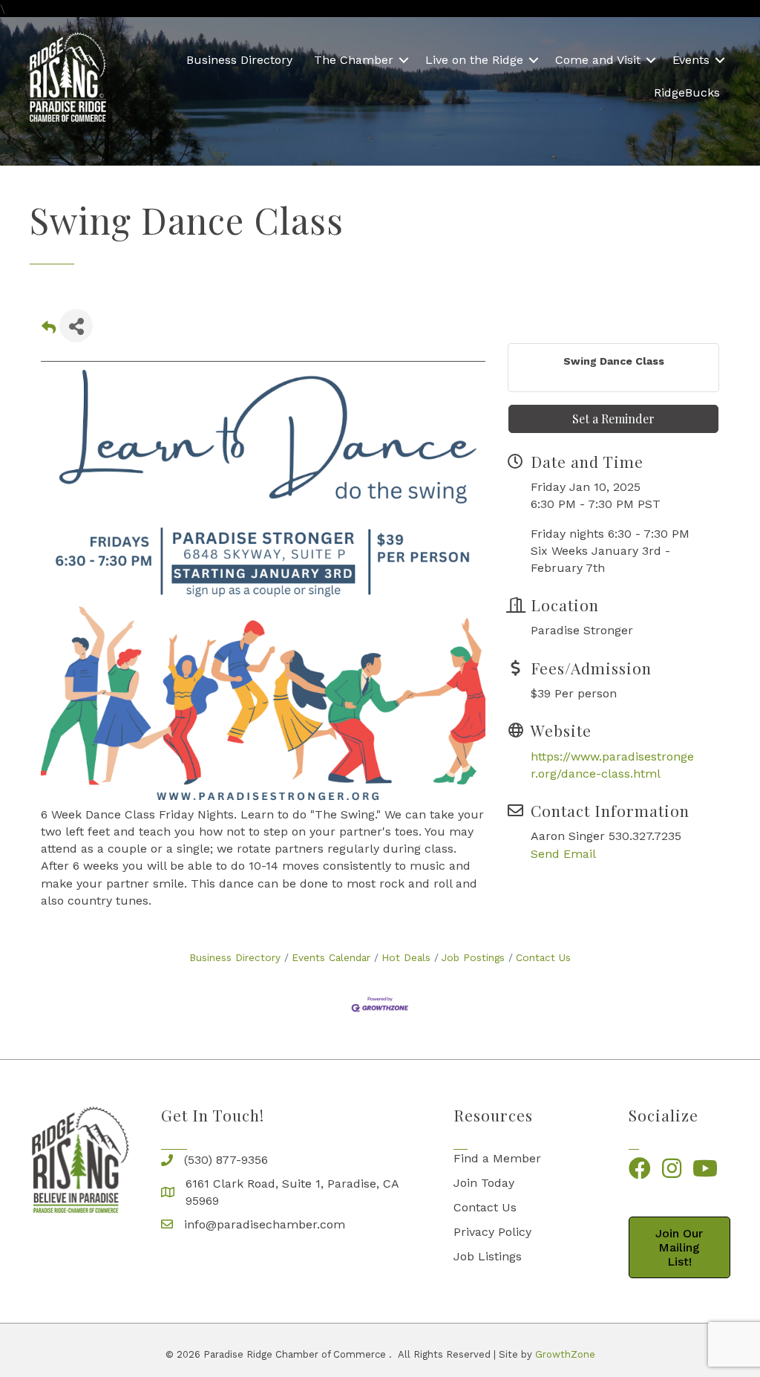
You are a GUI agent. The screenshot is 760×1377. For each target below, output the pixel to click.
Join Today (483, 1183)
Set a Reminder (613, 418)
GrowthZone (565, 1354)
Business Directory (239, 60)
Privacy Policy (492, 1232)
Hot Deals (405, 957)
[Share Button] (76, 325)
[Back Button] (49, 330)
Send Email (563, 854)
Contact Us (543, 957)
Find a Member (497, 1158)
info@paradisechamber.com (264, 1224)
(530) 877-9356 (226, 1160)
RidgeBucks (687, 92)
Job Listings (487, 1256)
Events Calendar (331, 957)
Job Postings (473, 957)
